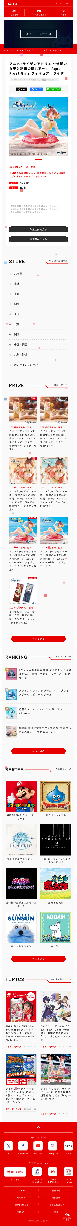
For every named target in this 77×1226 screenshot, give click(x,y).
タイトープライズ (23, 50)
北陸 (16, 324)
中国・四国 (20, 344)
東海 (16, 314)
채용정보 (56, 1197)
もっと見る (38, 638)
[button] (38, 159)
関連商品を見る (38, 239)
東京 (16, 293)
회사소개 (21, 1197)
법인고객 (59, 3)
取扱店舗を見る (38, 229)
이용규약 (21, 1211)
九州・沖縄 (20, 354)
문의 (56, 1211)
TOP (6, 50)
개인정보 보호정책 (55, 1204)
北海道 (18, 273)
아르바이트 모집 (21, 1204)
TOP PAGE (21, 1190)
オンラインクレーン (26, 364)
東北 (16, 283)
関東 (16, 303)
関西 (16, 334)
